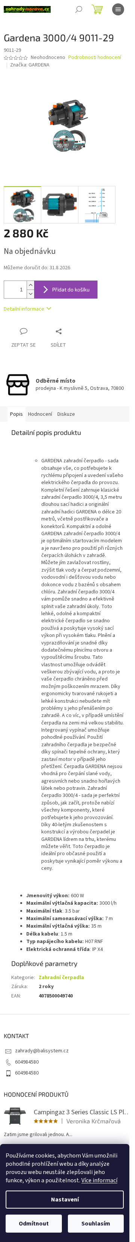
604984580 (27, 1062)
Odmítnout (34, 1223)
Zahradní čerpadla (61, 977)
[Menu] (118, 9)
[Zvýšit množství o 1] (30, 285)
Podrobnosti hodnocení (94, 57)
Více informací (99, 1180)
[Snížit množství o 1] (30, 294)
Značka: (30, 65)
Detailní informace (24, 309)
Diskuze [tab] (66, 414)
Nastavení (65, 1199)
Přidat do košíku (71, 289)
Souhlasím (95, 1223)
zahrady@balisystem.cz (42, 1051)
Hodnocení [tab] (40, 414)
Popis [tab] (16, 414)
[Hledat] (78, 9)
